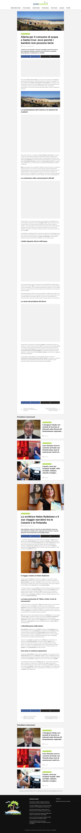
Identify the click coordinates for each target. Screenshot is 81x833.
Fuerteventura (45, 7)
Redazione (25, 46)
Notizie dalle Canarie (16, 7)
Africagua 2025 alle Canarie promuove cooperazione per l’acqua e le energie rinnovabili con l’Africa (39, 822)
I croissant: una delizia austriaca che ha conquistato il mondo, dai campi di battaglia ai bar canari (40, 790)
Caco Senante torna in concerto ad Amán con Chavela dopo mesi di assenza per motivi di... (51, 449)
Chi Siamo (58, 798)
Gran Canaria (54, 7)
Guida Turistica (36, 7)
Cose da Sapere (26, 7)
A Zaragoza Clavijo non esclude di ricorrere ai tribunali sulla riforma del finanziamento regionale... (52, 428)
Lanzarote (61, 7)
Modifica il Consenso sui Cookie (63, 801)
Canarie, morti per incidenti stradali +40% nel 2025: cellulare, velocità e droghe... (51, 469)
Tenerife (68, 7)
